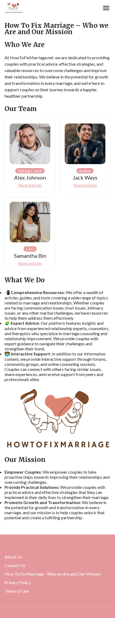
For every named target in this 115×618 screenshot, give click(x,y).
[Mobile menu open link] (106, 8)
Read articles (30, 185)
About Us (13, 556)
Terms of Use (17, 590)
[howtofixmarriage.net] (53, 8)
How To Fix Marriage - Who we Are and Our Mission (53, 573)
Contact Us (15, 565)
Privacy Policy (18, 582)
